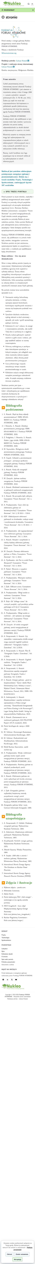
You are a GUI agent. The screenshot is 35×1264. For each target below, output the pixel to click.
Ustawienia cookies (8, 964)
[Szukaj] (28, 3)
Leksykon (4, 948)
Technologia (5, 937)
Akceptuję (17, 1259)
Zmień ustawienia (22, 1254)
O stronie (4, 956)
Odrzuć (9, 1254)
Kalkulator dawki (7, 954)
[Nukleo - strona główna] (13, 986)
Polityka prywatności (8, 962)
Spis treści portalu (7, 959)
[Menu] (32, 3)
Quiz (3, 951)
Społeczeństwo (6, 940)
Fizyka (4, 935)
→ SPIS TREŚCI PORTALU (15, 191)
